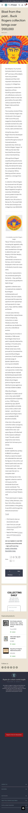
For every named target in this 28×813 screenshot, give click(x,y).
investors (8, 84)
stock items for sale (12, 521)
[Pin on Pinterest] (14, 557)
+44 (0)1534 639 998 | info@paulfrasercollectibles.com (14, 1)
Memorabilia (17, 535)
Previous (10, 575)
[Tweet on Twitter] (16, 557)
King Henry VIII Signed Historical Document (16, 649)
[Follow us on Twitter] (5, 667)
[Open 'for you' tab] (23, 808)
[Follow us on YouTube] (14, 667)
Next (19, 571)
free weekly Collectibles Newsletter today (11, 548)
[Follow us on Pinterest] (11, 667)
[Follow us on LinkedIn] (17, 667)
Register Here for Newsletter (14, 734)
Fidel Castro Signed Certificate (15, 637)
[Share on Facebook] (11, 557)
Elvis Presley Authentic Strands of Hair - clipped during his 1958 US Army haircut (16, 624)
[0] (25, 5)
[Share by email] (19, 557)
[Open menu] (2, 5)
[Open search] (19, 5)
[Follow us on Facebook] (2, 667)
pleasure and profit (12, 527)
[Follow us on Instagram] (8, 667)
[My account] (22, 5)
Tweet (7, 514)
